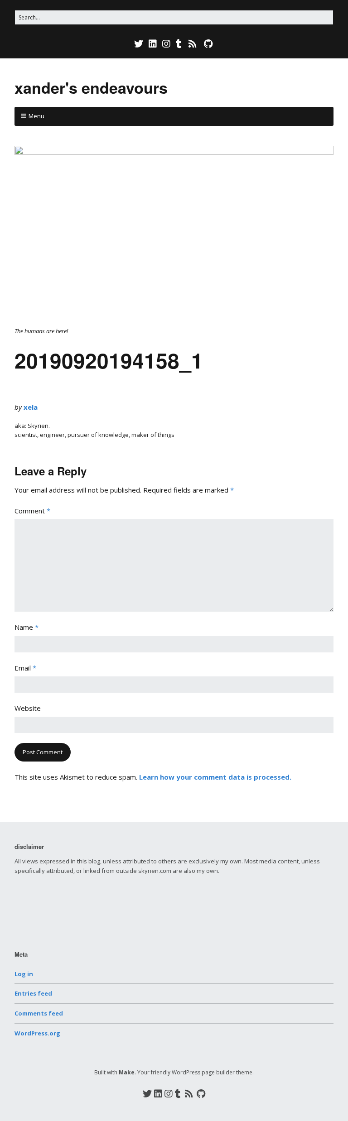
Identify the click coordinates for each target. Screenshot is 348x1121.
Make (127, 1072)
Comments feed (38, 1013)
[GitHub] (208, 44)
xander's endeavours (91, 87)
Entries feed (33, 993)
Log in (23, 974)
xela (31, 407)
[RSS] (192, 44)
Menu (36, 116)
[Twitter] (139, 44)
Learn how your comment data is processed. (215, 776)
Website (27, 708)
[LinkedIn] (153, 44)
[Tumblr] (179, 44)
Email (25, 667)
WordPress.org (37, 1033)
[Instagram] (166, 44)
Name (26, 627)
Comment (32, 510)
